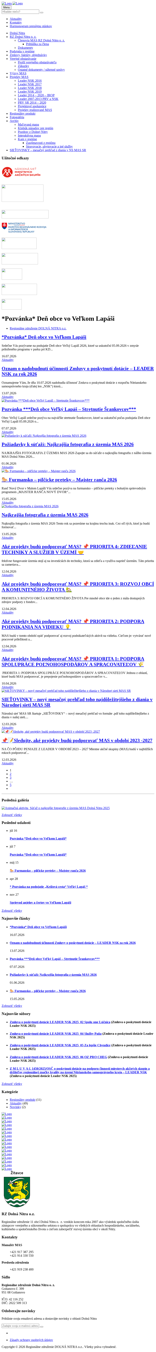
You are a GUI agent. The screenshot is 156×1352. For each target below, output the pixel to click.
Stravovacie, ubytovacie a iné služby (49, 146)
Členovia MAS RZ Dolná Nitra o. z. (41, 40)
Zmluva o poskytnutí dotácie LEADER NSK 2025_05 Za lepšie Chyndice (60, 1045)
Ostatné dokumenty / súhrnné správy (41, 69)
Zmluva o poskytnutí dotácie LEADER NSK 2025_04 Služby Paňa (56, 1033)
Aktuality (16, 19)
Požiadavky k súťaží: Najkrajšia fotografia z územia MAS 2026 (68, 444)
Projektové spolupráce (32, 106)
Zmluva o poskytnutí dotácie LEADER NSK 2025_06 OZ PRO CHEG (58, 1057)
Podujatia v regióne (22, 51)
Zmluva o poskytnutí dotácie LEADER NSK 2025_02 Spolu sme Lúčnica (60, 1022)
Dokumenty (25, 47)
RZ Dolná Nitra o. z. (23, 36)
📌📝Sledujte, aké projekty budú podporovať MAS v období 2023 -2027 (77, 740)
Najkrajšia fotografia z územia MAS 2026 (45, 514)
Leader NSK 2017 (30, 84)
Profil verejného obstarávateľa (37, 62)
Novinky (15, 1107)
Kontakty (16, 22)
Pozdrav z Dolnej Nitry (33, 132)
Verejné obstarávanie (23, 58)
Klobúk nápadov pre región (35, 128)
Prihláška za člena (37, 44)
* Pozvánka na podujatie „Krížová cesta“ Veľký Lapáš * (49, 886)
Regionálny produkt (22, 113)
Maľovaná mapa (28, 124)
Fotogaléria (17, 117)
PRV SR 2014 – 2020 (32, 102)
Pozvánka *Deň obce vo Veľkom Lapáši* (38, 838)
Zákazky (23, 66)
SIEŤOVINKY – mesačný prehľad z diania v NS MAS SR (48, 150)
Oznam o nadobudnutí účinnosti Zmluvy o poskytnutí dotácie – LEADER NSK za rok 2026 (73, 942)
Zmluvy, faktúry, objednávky (28, 55)
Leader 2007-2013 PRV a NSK (38, 99)
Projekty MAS (19, 77)
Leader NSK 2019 (30, 91)
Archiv (14, 121)
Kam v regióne (27, 139)
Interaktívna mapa (29, 135)
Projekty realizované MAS (35, 110)
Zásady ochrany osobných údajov (31, 1340)
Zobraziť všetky (12, 815)
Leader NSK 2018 (30, 88)
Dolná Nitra (17, 33)
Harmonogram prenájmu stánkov (31, 26)
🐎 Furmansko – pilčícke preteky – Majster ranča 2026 (59, 479)
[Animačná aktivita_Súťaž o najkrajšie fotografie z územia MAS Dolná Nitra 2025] (56, 808)
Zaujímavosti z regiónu (40, 143)
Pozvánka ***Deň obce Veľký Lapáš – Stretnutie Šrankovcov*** (69, 409)
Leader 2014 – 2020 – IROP (36, 95)
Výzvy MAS (18, 73)
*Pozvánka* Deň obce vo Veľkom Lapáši (44, 337)
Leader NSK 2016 (30, 80)
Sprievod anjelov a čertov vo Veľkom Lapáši (40, 902)
